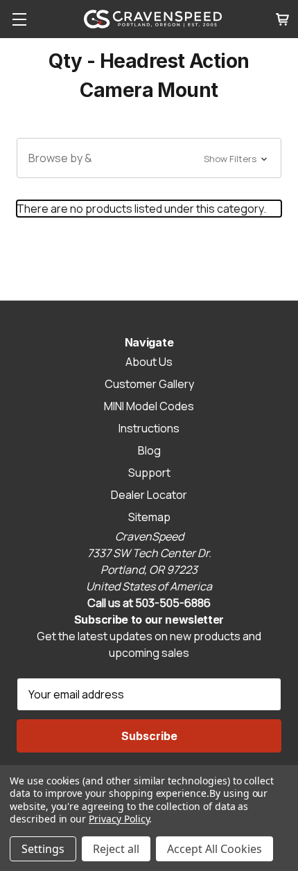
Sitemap (149, 517)
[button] (149, 158)
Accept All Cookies (214, 848)
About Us (149, 361)
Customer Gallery (149, 383)
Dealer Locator (149, 494)
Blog (149, 450)
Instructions (149, 428)
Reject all (116, 848)
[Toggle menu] (19, 19)
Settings (42, 848)
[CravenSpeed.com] (153, 19)
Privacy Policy (119, 818)
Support (149, 472)
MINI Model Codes (149, 406)
